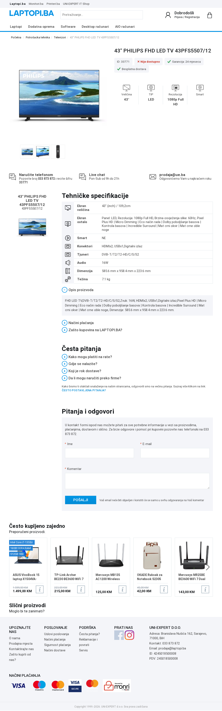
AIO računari (125, 27)
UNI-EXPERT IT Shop (76, 3)
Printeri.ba (53, 3)
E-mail (146, 444)
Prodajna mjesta (21, 644)
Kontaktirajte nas (21, 649)
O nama (14, 638)
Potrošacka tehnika (38, 37)
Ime (69, 444)
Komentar (73, 469)
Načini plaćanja (54, 639)
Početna (16, 37)
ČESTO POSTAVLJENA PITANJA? (84, 390)
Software (68, 27)
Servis (83, 650)
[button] (208, 567)
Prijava (179, 17)
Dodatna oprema (41, 27)
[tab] (137, 290)
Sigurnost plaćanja (57, 645)
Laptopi (16, 27)
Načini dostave (54, 650)
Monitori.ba (36, 3)
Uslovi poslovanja (56, 634)
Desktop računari (95, 27)
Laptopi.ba (18, 3)
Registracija (192, 17)
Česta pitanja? (89, 634)
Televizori (60, 37)
